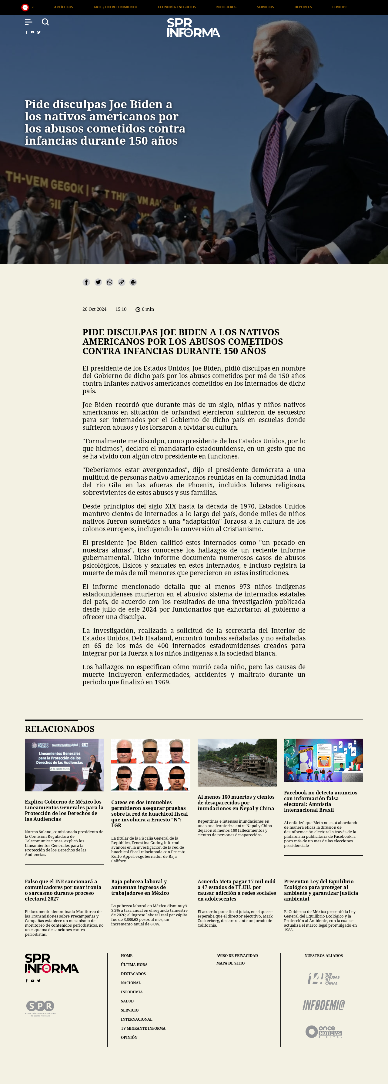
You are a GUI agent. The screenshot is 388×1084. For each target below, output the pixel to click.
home (126, 955)
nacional (131, 982)
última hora (134, 964)
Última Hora (344, 7)
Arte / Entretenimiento (40, 7)
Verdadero (301, 7)
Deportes (227, 7)
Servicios (189, 7)
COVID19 (264, 7)
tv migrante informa (143, 1028)
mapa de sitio (230, 963)
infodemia (132, 992)
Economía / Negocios (101, 7)
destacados (133, 973)
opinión (129, 1037)
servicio (130, 1010)
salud (127, 1001)
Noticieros (151, 7)
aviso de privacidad (237, 955)
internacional (136, 1019)
